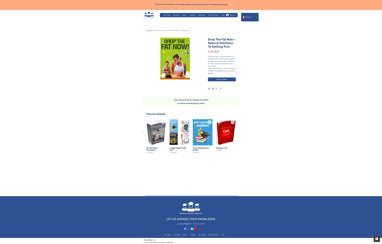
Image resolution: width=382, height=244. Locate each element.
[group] (191, 137)
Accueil (148, 30)
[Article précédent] (143, 132)
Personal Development (219, 4)
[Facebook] (185, 228)
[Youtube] (195, 228)
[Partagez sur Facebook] (209, 88)
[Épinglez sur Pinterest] (213, 88)
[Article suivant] (238, 132)
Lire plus (210, 73)
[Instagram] (188, 228)
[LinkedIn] (192, 228)
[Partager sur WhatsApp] (217, 88)
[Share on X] (220, 88)
